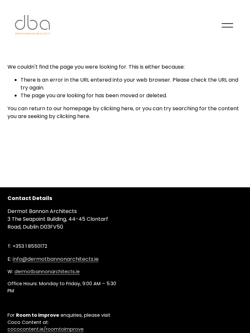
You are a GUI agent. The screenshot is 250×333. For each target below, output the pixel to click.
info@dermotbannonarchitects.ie (56, 259)
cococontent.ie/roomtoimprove (45, 329)
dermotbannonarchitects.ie (47, 271)
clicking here (117, 108)
